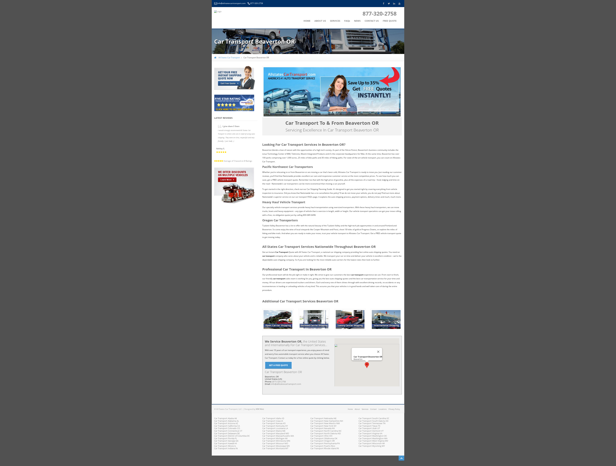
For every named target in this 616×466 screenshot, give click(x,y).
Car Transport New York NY (323, 425)
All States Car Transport (229, 57)
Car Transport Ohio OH (321, 435)
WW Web (260, 409)
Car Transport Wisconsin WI (372, 443)
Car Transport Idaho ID (273, 418)
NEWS (357, 20)
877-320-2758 (256, 3)
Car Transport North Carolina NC (326, 430)
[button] (367, 365)
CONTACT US (372, 20)
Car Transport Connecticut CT (228, 430)
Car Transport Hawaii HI (225, 443)
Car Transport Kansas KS (274, 423)
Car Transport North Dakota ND (325, 433)
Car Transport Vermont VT (371, 430)
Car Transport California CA (227, 425)
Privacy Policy (394, 409)
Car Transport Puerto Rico (322, 445)
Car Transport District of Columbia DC (232, 435)
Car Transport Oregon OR (322, 440)
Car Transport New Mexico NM (325, 423)
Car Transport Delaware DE (227, 433)
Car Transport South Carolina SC (374, 418)
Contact (373, 409)
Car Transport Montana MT (275, 448)
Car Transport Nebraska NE (323, 418)
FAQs (347, 20)
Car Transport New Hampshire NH (326, 420)
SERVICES (335, 20)
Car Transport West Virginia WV (373, 440)
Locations (383, 409)
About (357, 409)
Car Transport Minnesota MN (276, 440)
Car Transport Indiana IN (226, 448)
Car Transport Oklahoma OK (323, 438)
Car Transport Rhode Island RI (324, 448)
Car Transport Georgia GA (226, 440)
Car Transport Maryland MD (275, 433)
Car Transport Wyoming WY (372, 445)
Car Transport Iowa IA (272, 420)
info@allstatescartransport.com (231, 3)
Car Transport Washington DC (373, 435)
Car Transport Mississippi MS (276, 445)
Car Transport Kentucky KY (275, 425)
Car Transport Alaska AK (225, 418)
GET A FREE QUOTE (278, 365)
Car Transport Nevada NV (322, 428)
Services (365, 409)
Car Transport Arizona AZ (226, 423)
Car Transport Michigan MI (275, 438)
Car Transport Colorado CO (227, 428)
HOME (307, 20)
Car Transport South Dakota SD (373, 420)
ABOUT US (320, 20)
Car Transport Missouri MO (275, 443)
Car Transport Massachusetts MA (278, 435)
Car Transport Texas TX (369, 425)
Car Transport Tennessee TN (372, 423)
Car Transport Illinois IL (225, 445)
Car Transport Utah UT (369, 428)
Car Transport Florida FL (225, 438)
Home (350, 409)
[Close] (378, 352)
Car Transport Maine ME (273, 430)
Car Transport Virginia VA (370, 433)
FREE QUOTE (390, 20)
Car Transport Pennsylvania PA (325, 443)
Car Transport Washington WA (373, 438)
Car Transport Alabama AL (226, 420)
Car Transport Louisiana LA (275, 428)
